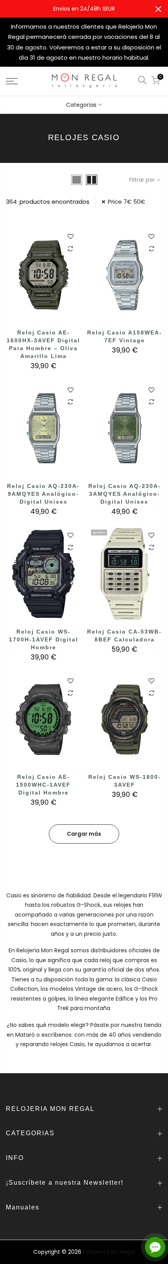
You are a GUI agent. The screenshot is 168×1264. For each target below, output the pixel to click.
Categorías (81, 105)
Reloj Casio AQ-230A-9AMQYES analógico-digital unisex (43, 494)
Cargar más (84, 834)
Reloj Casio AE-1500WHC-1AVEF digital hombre (43, 785)
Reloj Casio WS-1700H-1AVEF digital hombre (43, 639)
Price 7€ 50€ (126, 201)
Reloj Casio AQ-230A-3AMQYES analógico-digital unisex (124, 494)
